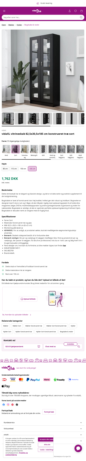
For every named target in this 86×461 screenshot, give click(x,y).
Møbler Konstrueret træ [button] (33, 326)
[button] (6, 152)
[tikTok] (17, 405)
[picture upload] (55, 299)
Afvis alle (47, 445)
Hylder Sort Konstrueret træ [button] (46, 332)
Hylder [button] (73, 326)
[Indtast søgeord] (81, 17)
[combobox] (43, 17)
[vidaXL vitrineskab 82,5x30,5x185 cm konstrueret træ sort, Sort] (43, 71)
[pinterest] (12, 405)
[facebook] (4, 405)
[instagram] (8, 405)
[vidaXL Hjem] (37, 11)
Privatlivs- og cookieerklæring (16, 454)
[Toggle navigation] (4, 10)
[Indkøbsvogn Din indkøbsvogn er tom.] (82, 11)
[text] (10, 179)
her (64, 245)
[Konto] (69, 11)
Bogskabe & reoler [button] (66, 332)
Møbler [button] (5, 326)
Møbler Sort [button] (17, 326)
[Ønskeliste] (75, 11)
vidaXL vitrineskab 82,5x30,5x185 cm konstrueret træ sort (38, 133)
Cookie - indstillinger (47, 450)
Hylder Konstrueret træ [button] (24, 332)
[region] (28, 446)
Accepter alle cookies (47, 439)
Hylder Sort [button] (7, 332)
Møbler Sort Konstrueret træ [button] (56, 326)
